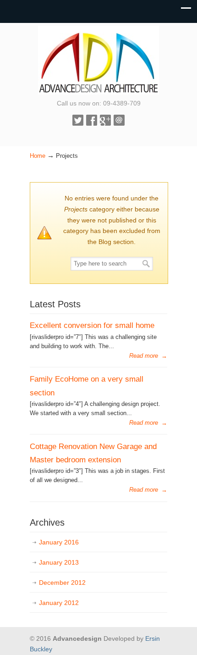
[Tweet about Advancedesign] (77, 123)
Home (37, 156)
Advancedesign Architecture (98, 60)
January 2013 (59, 562)
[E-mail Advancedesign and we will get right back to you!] (119, 123)
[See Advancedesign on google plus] (105, 123)
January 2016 (59, 542)
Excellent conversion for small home (92, 325)
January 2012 (59, 602)
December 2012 (62, 582)
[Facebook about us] (91, 123)
